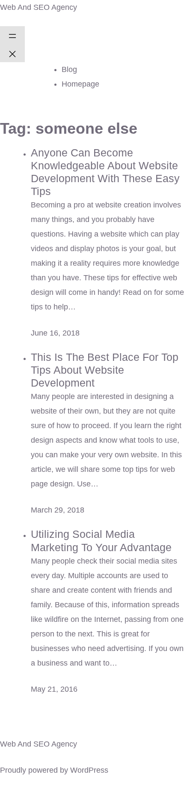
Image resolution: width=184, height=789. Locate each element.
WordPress (89, 770)
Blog (69, 69)
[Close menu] (12, 53)
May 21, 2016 (54, 689)
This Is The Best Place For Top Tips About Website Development (104, 370)
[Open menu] (12, 35)
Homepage (80, 84)
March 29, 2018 (57, 510)
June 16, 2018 (55, 333)
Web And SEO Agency (38, 7)
